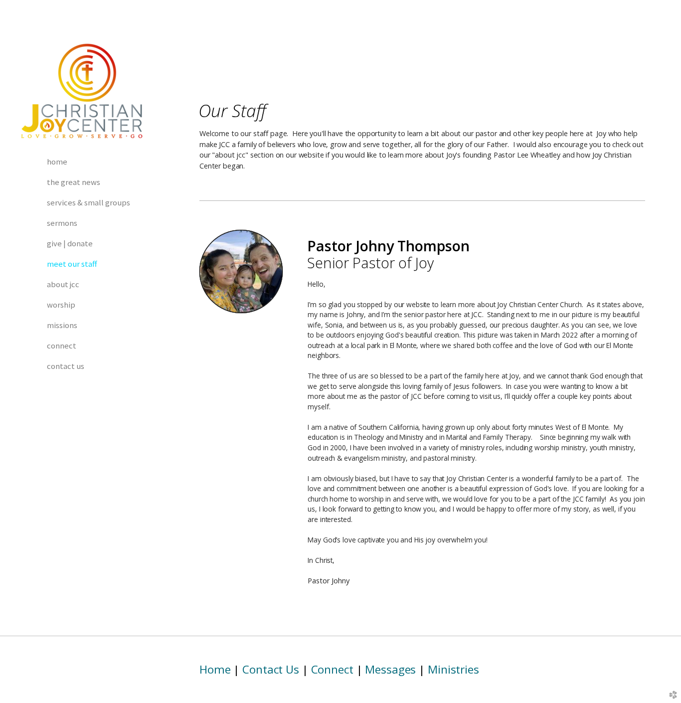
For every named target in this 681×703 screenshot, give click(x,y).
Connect (332, 669)
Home (215, 669)
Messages (390, 669)
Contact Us (270, 669)
